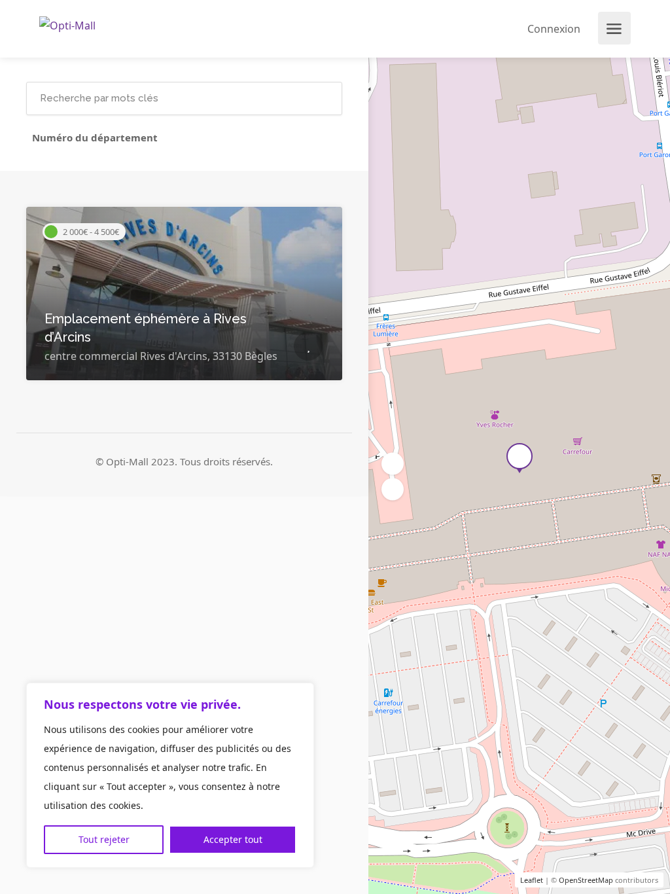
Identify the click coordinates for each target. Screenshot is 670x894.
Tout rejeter (104, 839)
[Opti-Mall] (67, 24)
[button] (392, 489)
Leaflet (531, 880)
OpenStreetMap (586, 880)
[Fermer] (300, 694)
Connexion (552, 29)
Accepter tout (232, 839)
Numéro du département (95, 137)
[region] (170, 775)
